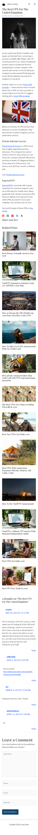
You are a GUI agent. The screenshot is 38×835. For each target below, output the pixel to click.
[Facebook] (8, 216)
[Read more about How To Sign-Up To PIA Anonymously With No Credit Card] (19, 332)
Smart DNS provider (22, 96)
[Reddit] (3, 216)
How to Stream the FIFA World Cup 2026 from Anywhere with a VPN (18, 314)
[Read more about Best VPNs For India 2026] (19, 548)
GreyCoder (12, 4)
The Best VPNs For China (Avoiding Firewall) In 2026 (18, 405)
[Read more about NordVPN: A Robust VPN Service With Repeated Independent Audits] (19, 519)
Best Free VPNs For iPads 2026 (16, 434)
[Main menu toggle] (29, 4)
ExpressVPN (7, 185)
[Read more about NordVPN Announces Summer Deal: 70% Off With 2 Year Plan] (19, 270)
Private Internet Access (11, 146)
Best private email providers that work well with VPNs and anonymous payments (18, 378)
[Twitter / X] (22, 216)
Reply (34, 650)
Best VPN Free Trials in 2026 (15, 588)
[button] (35, 4)
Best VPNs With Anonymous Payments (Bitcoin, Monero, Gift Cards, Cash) (16, 470)
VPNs (21, 16)
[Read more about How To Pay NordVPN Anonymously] (19, 489)
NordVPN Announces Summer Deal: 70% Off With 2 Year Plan (18, 284)
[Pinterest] (12, 216)
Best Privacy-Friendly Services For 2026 (17, 254)
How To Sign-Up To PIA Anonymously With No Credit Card (19, 347)
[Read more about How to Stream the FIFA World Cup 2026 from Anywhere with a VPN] (19, 300)
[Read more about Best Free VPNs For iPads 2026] (19, 422)
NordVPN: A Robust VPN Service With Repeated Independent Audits (18, 532)
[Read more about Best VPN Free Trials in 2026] (19, 576)
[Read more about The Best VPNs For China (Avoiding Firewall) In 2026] (19, 393)
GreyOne (11, 657)
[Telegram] (17, 216)
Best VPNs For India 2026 (13, 561)
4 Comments (16, 16)
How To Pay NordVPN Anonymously (18, 503)
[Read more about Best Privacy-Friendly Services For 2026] (19, 241)
